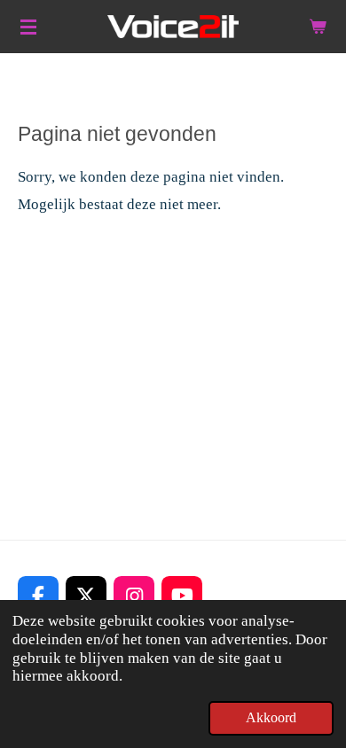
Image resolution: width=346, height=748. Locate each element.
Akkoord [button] (271, 717)
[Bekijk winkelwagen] (317, 26)
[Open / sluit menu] (28, 26)
